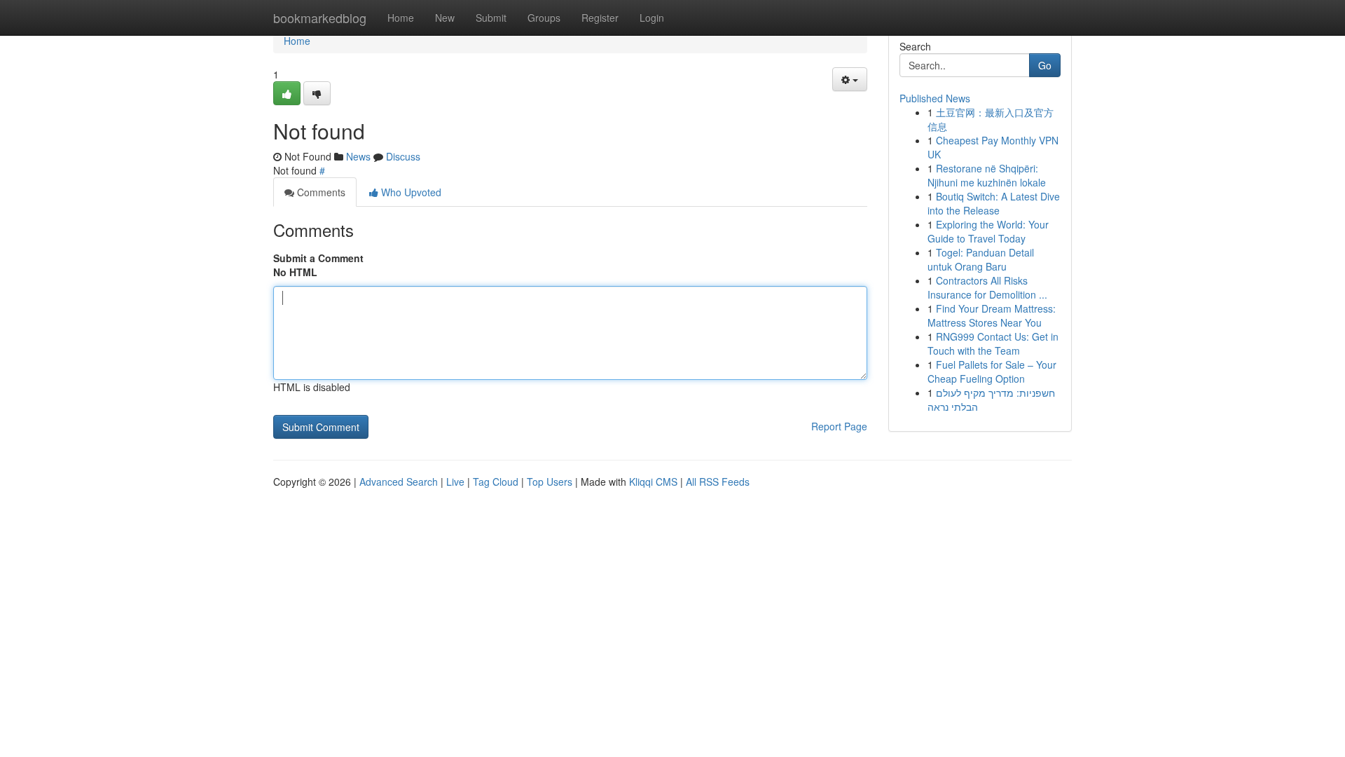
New (445, 18)
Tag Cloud (495, 482)
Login (652, 18)
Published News (934, 98)
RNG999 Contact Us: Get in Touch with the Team (992, 343)
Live (455, 482)
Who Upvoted (409, 192)
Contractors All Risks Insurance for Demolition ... (987, 287)
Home (400, 18)
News (358, 156)
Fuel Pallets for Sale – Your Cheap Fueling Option (991, 371)
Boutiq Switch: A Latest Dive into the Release (993, 203)
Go (1044, 65)
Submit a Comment (318, 258)
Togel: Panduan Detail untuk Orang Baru (980, 259)
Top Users (549, 482)
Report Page (839, 426)
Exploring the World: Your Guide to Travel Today (988, 231)
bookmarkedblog (319, 17)
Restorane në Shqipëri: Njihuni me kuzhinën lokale (986, 175)
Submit (491, 18)
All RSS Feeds (718, 482)
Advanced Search (398, 482)
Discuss (403, 156)
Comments (319, 192)
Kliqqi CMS (653, 482)
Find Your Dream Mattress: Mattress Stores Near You (991, 315)
